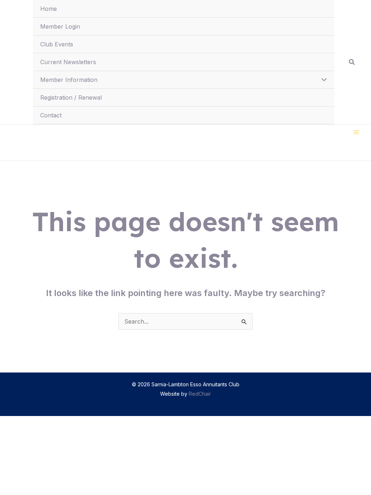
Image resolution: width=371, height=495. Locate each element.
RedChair (200, 394)
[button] (352, 62)
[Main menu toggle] (356, 132)
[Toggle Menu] (322, 80)
